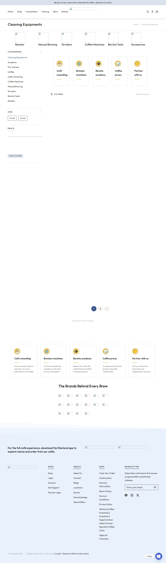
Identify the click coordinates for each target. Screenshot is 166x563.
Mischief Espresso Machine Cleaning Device (85, 238)
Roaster (20, 44)
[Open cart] (157, 11)
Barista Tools (115, 44)
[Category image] (20, 37)
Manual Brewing (47, 44)
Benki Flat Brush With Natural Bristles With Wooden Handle (113, 134)
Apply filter (15, 156)
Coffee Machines (94, 44)
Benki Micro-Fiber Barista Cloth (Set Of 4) (86, 186)
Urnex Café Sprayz (59, 288)
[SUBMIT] (154, 487)
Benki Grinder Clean (138, 131)
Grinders (67, 44)
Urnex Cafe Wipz (84, 288)
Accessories (138, 44)
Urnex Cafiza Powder (112, 292)
